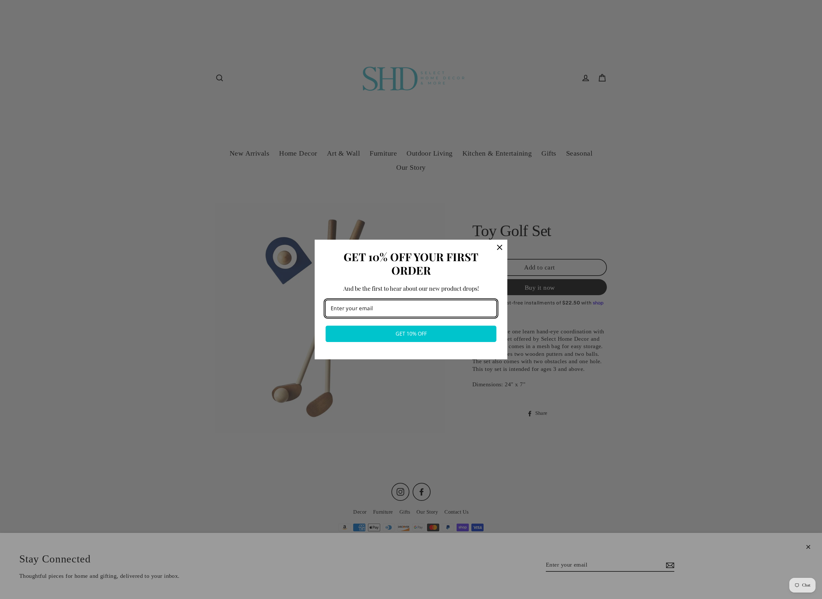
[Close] (499, 247)
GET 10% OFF (411, 333)
